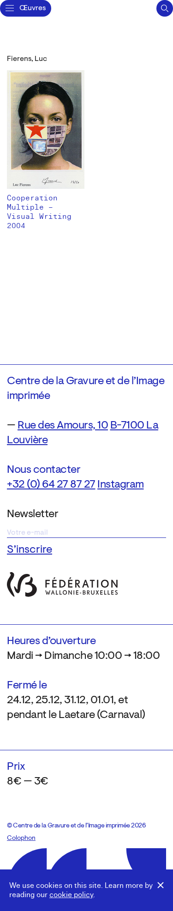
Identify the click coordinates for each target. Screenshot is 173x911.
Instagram (120, 484)
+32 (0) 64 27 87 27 (51, 484)
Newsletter (32, 514)
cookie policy (71, 894)
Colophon (21, 838)
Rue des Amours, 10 (63, 425)
